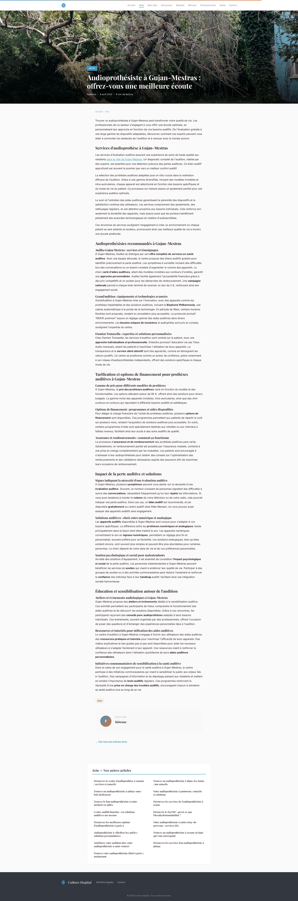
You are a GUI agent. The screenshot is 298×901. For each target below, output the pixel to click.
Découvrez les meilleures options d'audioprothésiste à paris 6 (112, 824)
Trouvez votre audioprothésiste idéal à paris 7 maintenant (119, 855)
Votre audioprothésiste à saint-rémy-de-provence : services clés (175, 824)
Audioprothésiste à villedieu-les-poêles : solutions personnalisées (116, 834)
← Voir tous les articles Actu (111, 741)
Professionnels (208, 5)
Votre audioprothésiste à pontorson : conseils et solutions (177, 793)
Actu (141, 5)
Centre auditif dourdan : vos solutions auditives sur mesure (114, 813)
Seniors (233, 5)
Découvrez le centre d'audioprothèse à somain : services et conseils (119, 782)
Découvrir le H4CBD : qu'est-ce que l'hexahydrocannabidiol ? (172, 813)
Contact (121, 882)
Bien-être (152, 5)
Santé (223, 5)
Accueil (131, 5)
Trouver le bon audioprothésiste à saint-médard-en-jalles (116, 803)
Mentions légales (104, 882)
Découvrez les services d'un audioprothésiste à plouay (178, 844)
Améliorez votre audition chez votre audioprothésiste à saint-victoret (113, 844)
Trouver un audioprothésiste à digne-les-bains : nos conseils (178, 782)
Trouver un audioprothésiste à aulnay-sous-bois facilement (118, 793)
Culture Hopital (79, 882)
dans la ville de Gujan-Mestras (124, 159)
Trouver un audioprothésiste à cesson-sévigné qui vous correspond (178, 834)
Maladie (180, 5)
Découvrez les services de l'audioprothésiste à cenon (178, 803)
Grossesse (166, 5)
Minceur (192, 5)
